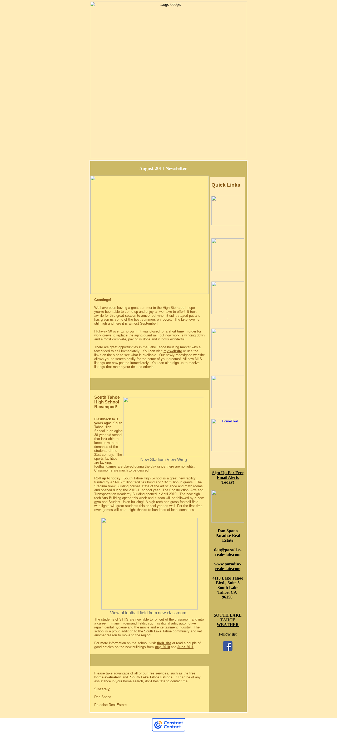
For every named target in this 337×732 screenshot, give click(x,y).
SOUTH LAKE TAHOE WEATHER (228, 620)
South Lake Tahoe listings (150, 677)
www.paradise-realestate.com (227, 566)
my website (172, 351)
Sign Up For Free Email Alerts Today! (228, 477)
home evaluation (107, 677)
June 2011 (185, 647)
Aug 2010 (162, 647)
